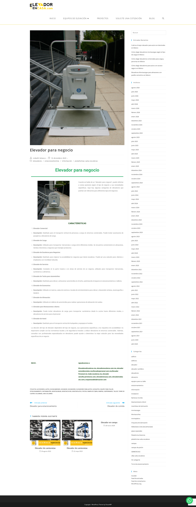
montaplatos (77, 391)
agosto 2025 (135, 137)
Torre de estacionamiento (140, 464)
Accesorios (41, 389)
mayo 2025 (135, 150)
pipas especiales (136, 431)
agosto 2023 (135, 236)
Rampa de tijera (92, 391)
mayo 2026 (135, 100)
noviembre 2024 (136, 174)
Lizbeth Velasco (39, 158)
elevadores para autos (84, 389)
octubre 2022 (135, 278)
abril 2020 (134, 344)
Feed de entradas (137, 478)
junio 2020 (134, 340)
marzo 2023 (135, 257)
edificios (134, 361)
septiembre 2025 (137, 133)
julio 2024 (134, 191)
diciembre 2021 (136, 319)
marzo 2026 (135, 108)
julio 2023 (134, 241)
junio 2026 (134, 96)
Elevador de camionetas (45, 448)
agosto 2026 (135, 88)
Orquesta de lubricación (139, 423)
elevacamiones (55, 389)
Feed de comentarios (138, 481)
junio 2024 (134, 195)
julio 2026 (134, 92)
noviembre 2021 (136, 323)
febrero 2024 (135, 212)
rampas (100, 391)
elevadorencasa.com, (104, 377)
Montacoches (67, 391)
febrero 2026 (135, 112)
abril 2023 (134, 253)
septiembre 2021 (137, 332)
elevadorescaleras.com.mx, (107, 368)
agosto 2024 (135, 187)
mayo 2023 (135, 249)
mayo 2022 (135, 298)
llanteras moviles (137, 398)
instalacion (135, 394)
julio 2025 (134, 141)
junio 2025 (134, 145)
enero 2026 (135, 117)
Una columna (47, 393)
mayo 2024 (135, 199)
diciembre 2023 (136, 220)
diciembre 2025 (136, 121)
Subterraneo (108, 391)
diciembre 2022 (136, 269)
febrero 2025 (135, 162)
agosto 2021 (135, 336)
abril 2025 (134, 154)
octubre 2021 (135, 327)
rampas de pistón (137, 447)
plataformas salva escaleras (86, 161)
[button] (189, 500)
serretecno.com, (90, 377)
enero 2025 (135, 166)
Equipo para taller (106, 389)
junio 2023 (134, 245)
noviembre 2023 (136, 224)
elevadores (37, 161)
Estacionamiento (36, 391)
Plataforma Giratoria (138, 435)
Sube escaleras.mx (95, 374)
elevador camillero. (137, 369)
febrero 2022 (135, 311)
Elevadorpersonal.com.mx (102, 371)
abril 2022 (134, 303)
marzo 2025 (135, 158)
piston (84, 391)
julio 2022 (134, 290)
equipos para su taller (138, 381)
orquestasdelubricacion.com (96, 380)
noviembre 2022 (136, 274)
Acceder (134, 476)
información (67, 161)
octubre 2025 (135, 129)
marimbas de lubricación (139, 406)
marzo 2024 (135, 207)
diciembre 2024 (136, 170)
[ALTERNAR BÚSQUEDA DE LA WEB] (163, 18)
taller (116, 391)
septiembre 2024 (137, 183)
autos (47, 389)
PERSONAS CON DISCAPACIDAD (142, 427)
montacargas (56, 391)
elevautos (96, 389)
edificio (133, 357)
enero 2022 (135, 315)
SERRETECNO (135, 452)
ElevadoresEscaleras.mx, (87, 368)
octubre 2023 (135, 228)
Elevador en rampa (109, 422)
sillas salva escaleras (138, 456)
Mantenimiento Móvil (138, 402)
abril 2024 (134, 203)
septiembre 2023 (137, 232)
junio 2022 (134, 294)
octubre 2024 (135, 179)
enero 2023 (135, 265)
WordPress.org (136, 484)
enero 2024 (135, 216)
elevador (64, 389)
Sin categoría (135, 460)
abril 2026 (134, 104)
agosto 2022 (135, 286)
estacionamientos (52, 161)
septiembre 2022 (137, 282)
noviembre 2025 (136, 125)
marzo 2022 (135, 307)
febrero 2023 (135, 261)
